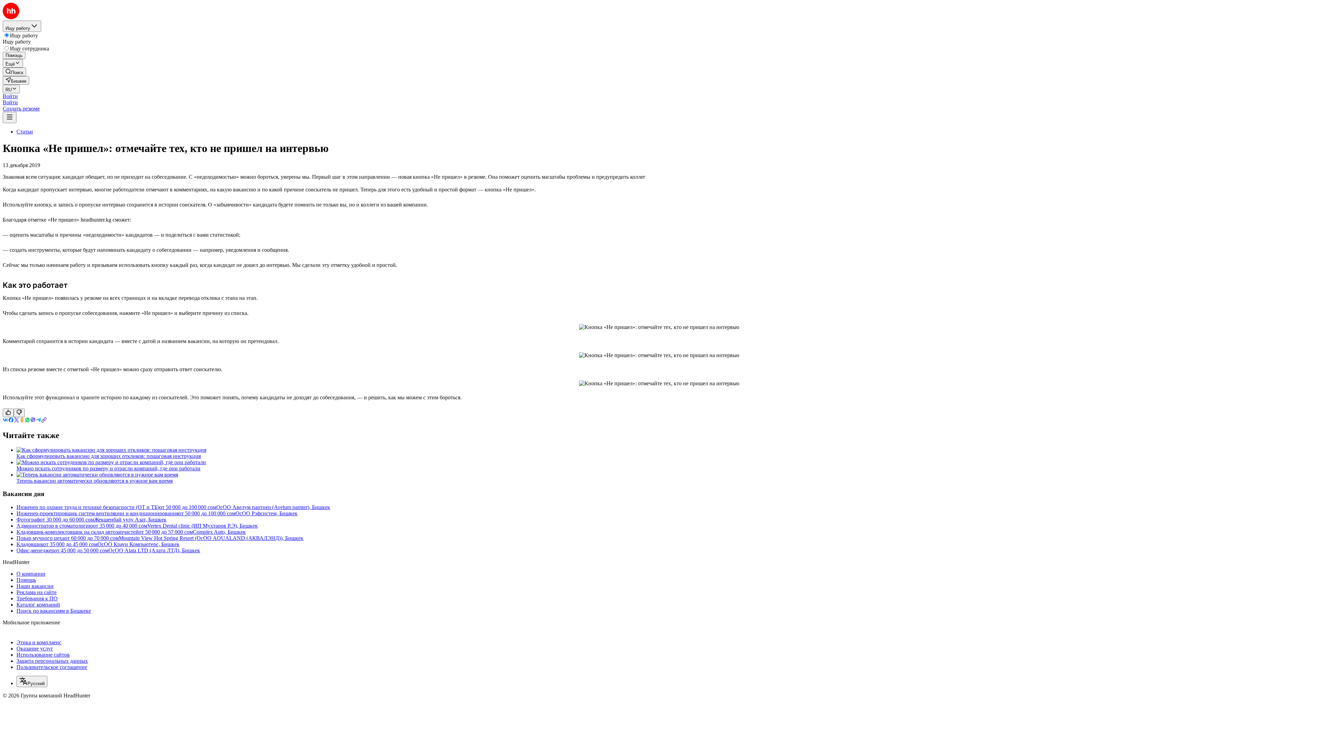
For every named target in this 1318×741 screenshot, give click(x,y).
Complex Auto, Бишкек (219, 532)
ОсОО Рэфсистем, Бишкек (266, 513)
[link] (14, 72)
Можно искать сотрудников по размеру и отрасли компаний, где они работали (108, 468)
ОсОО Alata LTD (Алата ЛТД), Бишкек (154, 550)
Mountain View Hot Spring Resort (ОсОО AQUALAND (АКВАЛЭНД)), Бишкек (211, 538)
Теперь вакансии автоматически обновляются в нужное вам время (94, 481)
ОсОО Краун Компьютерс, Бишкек (138, 544)
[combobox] (31, 681)
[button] (10, 96)
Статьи (24, 131)
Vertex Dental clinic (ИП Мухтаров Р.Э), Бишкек (202, 526)
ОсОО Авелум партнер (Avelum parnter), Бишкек (273, 507)
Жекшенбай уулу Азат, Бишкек (130, 519)
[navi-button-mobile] (9, 117)
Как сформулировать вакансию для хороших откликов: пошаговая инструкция (108, 456)
